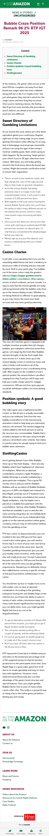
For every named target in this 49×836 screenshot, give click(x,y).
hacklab (8, 40)
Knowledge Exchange (12, 761)
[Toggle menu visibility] (4, 4)
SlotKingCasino (14, 73)
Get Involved (8, 758)
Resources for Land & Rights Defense (19, 798)
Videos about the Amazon (14, 794)
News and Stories (10, 776)
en (38, 4)
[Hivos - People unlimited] (29, 817)
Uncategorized (24, 15)
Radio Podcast (9, 805)
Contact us (7, 743)
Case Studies (8, 801)
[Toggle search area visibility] (44, 4)
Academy (6, 779)
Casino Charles (14, 63)
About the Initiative (11, 740)
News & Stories (22, 12)
